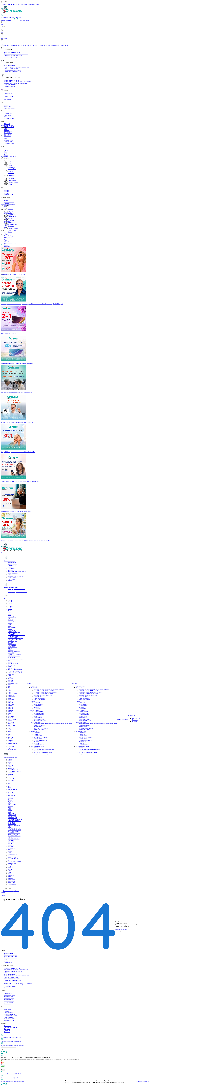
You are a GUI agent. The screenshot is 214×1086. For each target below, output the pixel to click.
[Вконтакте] (2, 1052)
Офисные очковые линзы (11, 977)
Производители (8, 962)
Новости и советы (22, 4)
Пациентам (7, 1030)
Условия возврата (9, 1001)
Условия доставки (9, 999)
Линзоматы (13, 4)
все (2, 89)
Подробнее (121, 1082)
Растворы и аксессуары (10, 955)
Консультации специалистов (12, 968)
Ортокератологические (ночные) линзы (15, 984)
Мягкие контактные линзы (11, 981)
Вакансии (7, 1032)
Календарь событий (33, 4)
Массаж (6, 972)
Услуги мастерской (9, 1020)
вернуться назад (122, 931)
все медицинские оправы (8, 204)
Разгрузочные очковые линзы (12, 978)
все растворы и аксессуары (8, 156)
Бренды (6, 961)
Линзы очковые (8, 1012)
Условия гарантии (9, 998)
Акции (6, 959)
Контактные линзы (9, 953)
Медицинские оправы (10, 956)
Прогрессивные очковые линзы (13, 980)
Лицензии (7, 1029)
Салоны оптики (5, 4)
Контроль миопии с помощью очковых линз (16, 975)
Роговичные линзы (9, 987)
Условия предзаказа (9, 995)
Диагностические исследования (13, 971)
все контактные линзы (7, 125)
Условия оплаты (8, 996)
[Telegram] (4, 1052)
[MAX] (6, 1052)
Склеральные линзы (10, 986)
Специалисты (8, 993)
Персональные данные (10, 1027)
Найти (2, 1069)
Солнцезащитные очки (10, 958)
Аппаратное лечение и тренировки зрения (16, 969)
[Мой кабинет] (2, 888)
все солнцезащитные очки (8, 243)
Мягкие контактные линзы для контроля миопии (18, 983)
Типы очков (7, 1009)
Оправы (6, 1011)
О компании (7, 1026)
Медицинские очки (9, 974)
